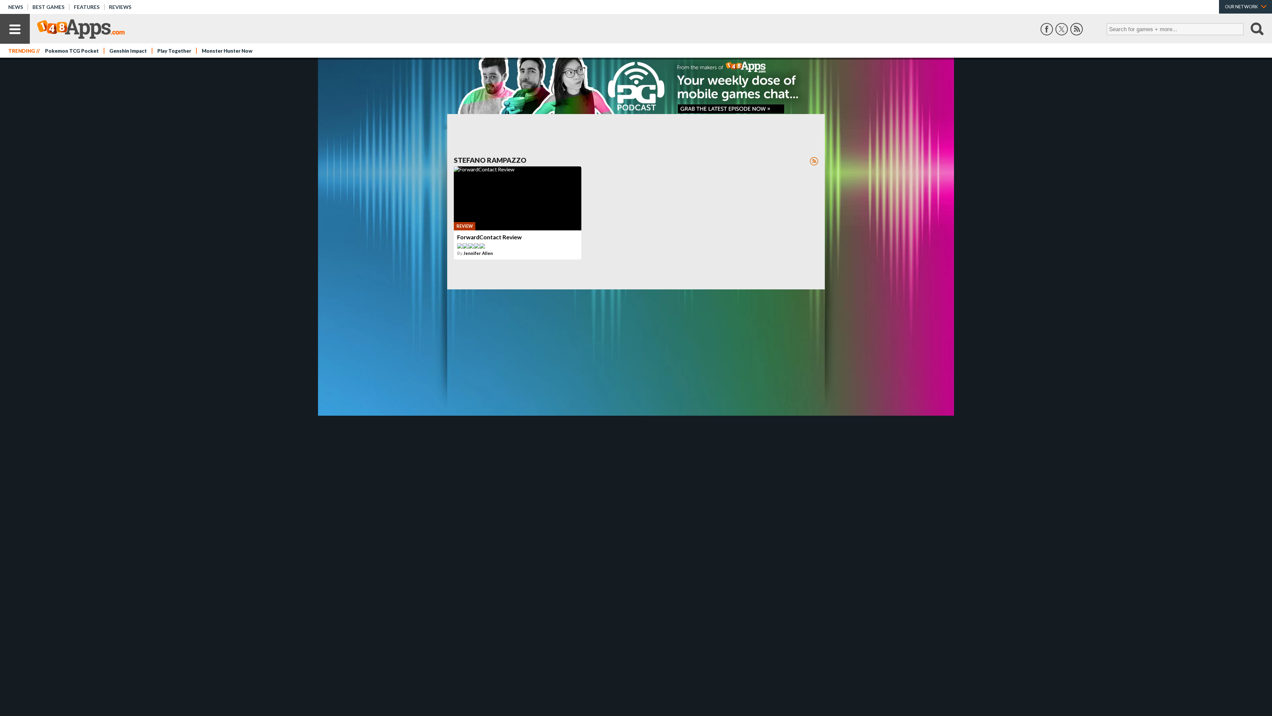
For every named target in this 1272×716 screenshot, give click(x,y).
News (15, 7)
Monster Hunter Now (227, 51)
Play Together (174, 51)
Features (87, 7)
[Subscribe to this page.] (814, 161)
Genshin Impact (128, 51)
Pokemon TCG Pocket (72, 51)
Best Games (48, 7)
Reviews (120, 7)
